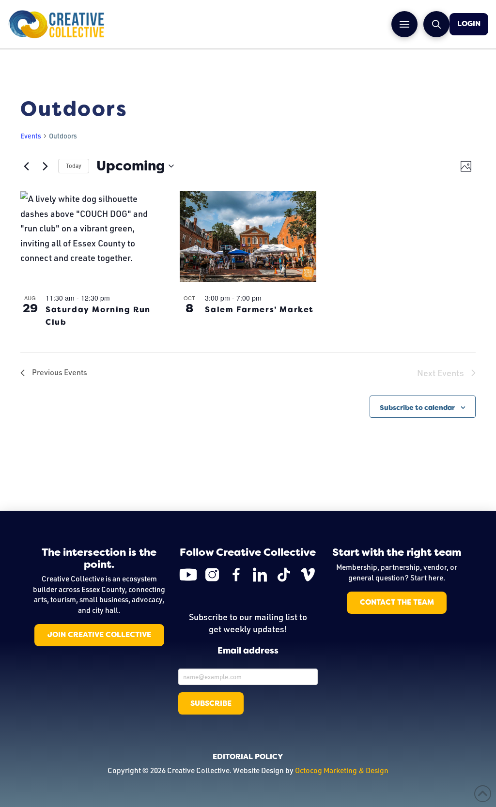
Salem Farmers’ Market (259, 310)
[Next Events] (45, 166)
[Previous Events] (26, 166)
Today (73, 165)
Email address (248, 651)
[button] (404, 24)
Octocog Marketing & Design (341, 770)
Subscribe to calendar (417, 407)
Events (30, 136)
